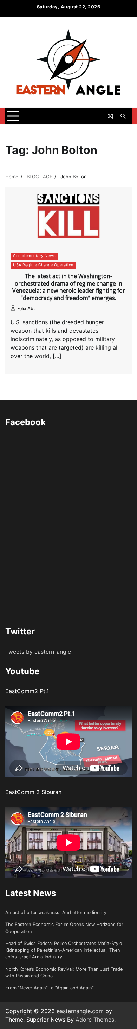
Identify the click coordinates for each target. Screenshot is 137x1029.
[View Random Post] (110, 116)
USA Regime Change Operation (43, 265)
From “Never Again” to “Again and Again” (49, 987)
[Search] (123, 116)
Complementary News (34, 256)
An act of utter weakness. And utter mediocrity (55, 912)
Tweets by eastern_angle (38, 651)
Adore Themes (95, 1019)
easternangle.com (80, 1011)
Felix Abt (26, 308)
